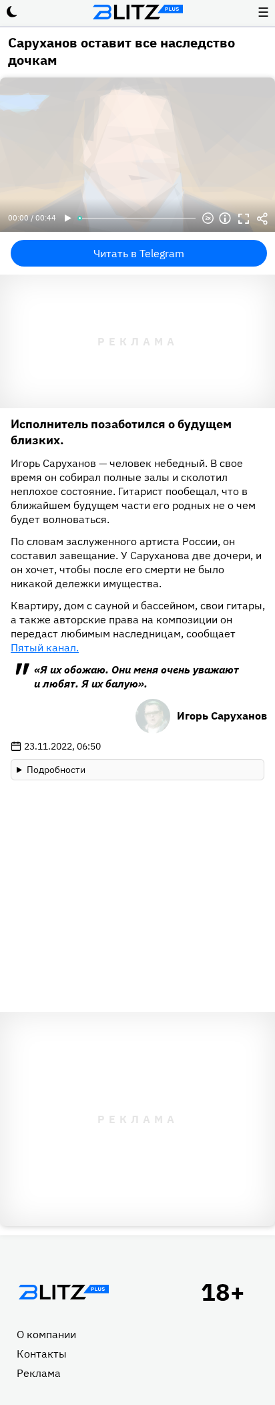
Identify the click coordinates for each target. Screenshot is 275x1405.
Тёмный (12, 12)
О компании (46, 1334)
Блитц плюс (137, 12)
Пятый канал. (45, 647)
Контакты (42, 1353)
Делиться (262, 218)
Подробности (56, 770)
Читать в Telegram (138, 253)
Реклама (39, 1373)
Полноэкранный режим (243, 218)
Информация (225, 218)
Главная (63, 1292)
